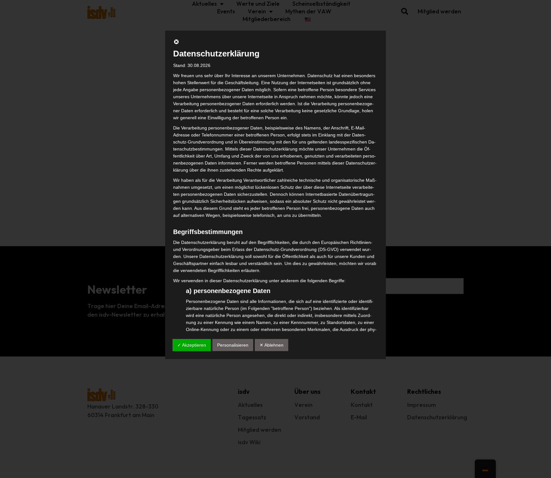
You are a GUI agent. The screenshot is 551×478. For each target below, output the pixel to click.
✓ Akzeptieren (191, 345)
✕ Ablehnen (271, 345)
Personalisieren (232, 345)
